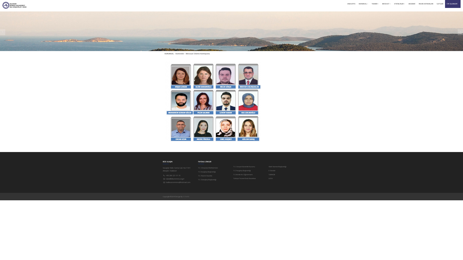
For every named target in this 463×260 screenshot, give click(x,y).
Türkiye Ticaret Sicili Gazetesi (244, 178)
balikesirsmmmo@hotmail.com (178, 182)
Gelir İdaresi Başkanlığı (277, 167)
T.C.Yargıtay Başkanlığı (242, 170)
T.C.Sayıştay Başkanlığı (207, 172)
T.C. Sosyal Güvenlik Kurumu (244, 167)
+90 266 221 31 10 (173, 175)
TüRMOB (272, 174)
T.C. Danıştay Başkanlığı (207, 180)
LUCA (271, 178)
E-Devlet (272, 170)
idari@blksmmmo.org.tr (175, 179)
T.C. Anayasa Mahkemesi (208, 168)
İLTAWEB (186, 196)
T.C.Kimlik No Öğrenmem (243, 174)
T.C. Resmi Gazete (205, 176)
